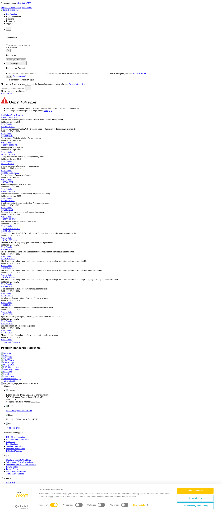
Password (100, 73)
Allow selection (195, 498)
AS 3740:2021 (7, 182)
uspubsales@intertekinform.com (19, 410)
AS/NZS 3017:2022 (9, 191)
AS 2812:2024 (7, 296)
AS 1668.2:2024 (8, 249)
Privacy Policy (12, 469)
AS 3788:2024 (7, 323)
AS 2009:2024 (7, 286)
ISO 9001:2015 (7, 163)
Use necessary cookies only (195, 506)
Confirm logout (19, 60)
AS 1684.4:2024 (8, 126)
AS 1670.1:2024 (8, 259)
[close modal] (8, 50)
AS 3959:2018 (7, 136)
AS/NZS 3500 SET (9, 145)
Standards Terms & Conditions (18, 460)
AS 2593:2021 (7, 210)
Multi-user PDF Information (17, 439)
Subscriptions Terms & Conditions (20, 462)
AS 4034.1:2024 (8, 333)
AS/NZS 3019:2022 (9, 219)
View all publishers (11, 381)
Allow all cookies (195, 491)
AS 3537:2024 (7, 314)
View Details (6, 124)
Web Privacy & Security (16, 471)
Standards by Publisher (15, 448)
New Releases (17, 115)
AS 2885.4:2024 (8, 305)
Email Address (36, 73)
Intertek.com (27, 7)
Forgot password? (140, 73)
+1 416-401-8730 (24, 3)
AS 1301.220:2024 (9, 240)
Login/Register (14, 64)
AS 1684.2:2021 (8, 201)
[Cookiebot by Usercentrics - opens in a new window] (22, 507)
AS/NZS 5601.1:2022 (10, 173)
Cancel (9, 60)
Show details (139, 505)
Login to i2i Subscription (11, 7)
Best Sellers (6, 115)
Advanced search (8, 93)
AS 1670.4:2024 (8, 277)
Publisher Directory (14, 451)
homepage (48, 111)
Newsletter (10, 483)
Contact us (10, 442)
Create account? (19, 76)
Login (9, 76)
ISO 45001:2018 (8, 154)
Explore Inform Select (77, 84)
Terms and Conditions (15, 474)
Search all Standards (11, 229)
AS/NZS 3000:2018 (9, 117)
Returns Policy (12, 467)
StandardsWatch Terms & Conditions (21, 464)
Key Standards (12, 444)
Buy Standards (12, 14)
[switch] (79, 505)
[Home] (10, 10)
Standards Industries (14, 446)
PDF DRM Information (15, 437)
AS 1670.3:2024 (8, 268)
